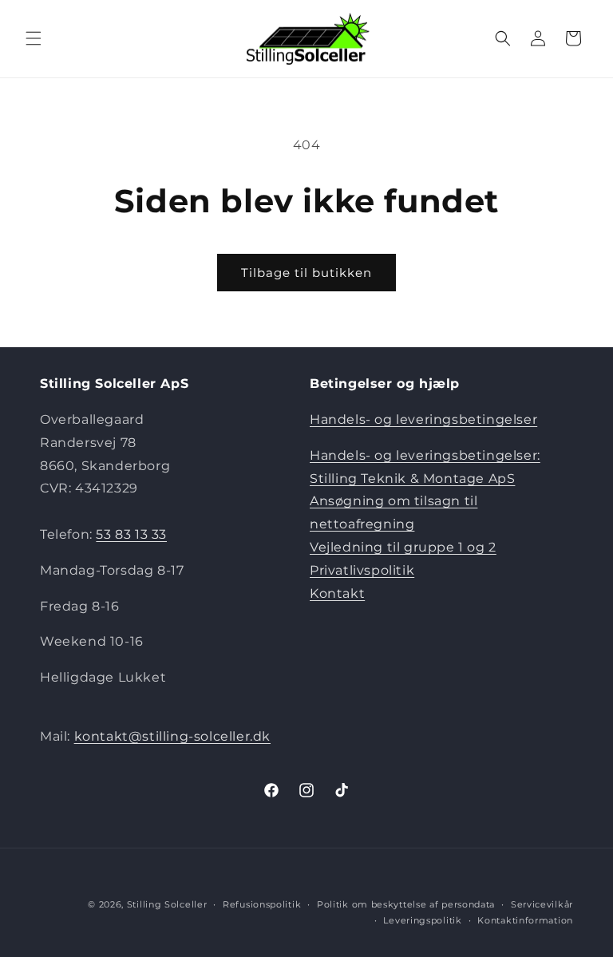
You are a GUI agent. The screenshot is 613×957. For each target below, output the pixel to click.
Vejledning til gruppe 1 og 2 (403, 547)
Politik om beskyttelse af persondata (406, 904)
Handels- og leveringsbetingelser (423, 419)
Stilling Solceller (167, 904)
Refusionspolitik (262, 904)
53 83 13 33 (131, 534)
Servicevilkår (542, 904)
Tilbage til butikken (306, 272)
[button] (33, 38)
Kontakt (337, 593)
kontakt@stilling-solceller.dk (172, 736)
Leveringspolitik (422, 920)
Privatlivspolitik (362, 570)
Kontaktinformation (525, 920)
